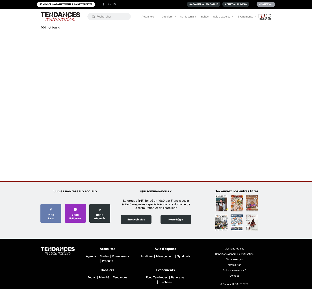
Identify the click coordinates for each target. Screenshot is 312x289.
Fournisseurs (120, 256)
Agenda (91, 256)
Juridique (146, 256)
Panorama (178, 277)
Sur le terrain (188, 16)
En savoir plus (136, 219)
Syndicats (183, 256)
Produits (107, 261)
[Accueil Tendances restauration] (60, 16)
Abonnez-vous (234, 259)
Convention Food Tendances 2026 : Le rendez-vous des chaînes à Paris (265, 18)
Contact (234, 275)
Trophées (165, 282)
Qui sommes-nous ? (234, 270)
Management (165, 256)
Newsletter (234, 264)
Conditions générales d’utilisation (234, 253)
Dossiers (167, 16)
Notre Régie (175, 219)
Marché (104, 277)
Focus (92, 277)
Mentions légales (234, 248)
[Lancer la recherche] (93, 16)
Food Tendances (157, 277)
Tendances (120, 277)
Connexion (265, 4)
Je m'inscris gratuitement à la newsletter (66, 4)
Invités (204, 16)
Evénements (245, 16)
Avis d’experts (221, 16)
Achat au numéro (236, 4)
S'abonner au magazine (203, 4)
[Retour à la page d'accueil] (57, 251)
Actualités (148, 16)
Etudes (104, 256)
